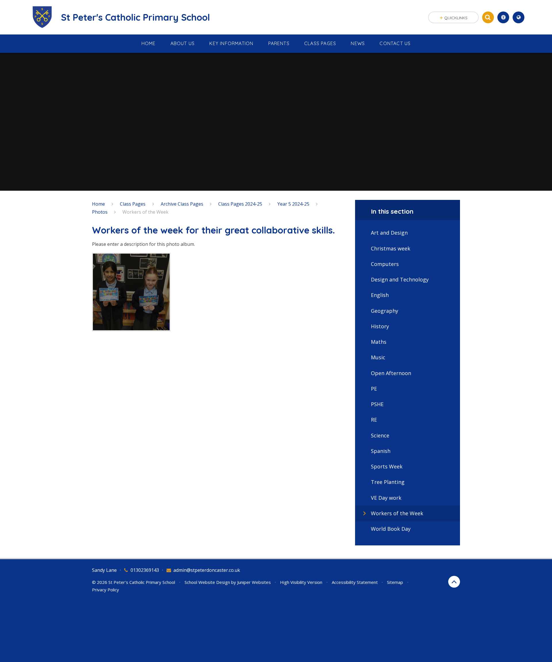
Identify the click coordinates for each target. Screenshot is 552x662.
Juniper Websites (254, 582)
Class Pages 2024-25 (240, 204)
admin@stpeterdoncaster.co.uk (206, 570)
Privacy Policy (105, 589)
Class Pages (132, 204)
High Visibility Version (301, 582)
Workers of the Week (145, 212)
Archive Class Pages (182, 204)
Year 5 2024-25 (293, 204)
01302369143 (145, 570)
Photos (100, 212)
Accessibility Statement (355, 582)
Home (98, 204)
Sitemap (395, 582)
